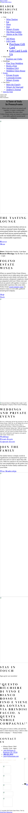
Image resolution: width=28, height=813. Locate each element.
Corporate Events (13, 77)
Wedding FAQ (12, 68)
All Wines (10, 38)
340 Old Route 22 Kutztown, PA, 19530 (10, 751)
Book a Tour (11, 66)
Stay (8, 27)
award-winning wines (16, 287)
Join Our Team (8, 92)
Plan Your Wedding (14, 63)
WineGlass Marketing (6, 812)
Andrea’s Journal (13, 89)
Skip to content (3, 0)
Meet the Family (13, 84)
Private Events (12, 75)
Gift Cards (10, 41)
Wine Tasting (12, 19)
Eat (7, 22)
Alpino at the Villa (14, 34)
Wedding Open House (15, 71)
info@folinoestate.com (11, 756)
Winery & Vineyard (14, 87)
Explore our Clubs (14, 59)
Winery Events (12, 29)
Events (5, 73)
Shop (8, 24)
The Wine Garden (13, 32)
